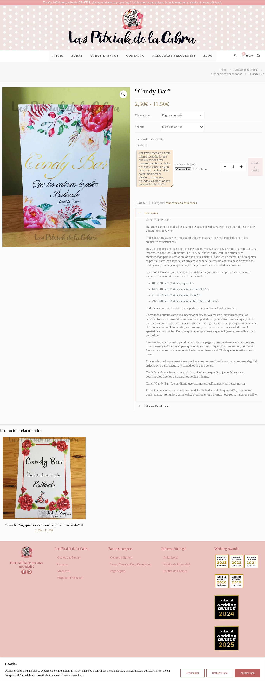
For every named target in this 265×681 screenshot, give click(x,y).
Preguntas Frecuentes (70, 577)
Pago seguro (117, 571)
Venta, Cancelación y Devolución (130, 564)
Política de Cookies (175, 571)
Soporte (139, 126)
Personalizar (192, 673)
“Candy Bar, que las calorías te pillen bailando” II (44, 525)
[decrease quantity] (225, 167)
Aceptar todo (247, 673)
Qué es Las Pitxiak (68, 557)
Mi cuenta (63, 571)
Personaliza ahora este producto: (149, 142)
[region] (132, 669)
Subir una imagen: (186, 164)
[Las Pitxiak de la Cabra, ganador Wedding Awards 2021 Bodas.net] (251, 567)
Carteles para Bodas (246, 69)
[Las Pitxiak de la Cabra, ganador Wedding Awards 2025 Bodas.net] (226, 649)
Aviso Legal (170, 557)
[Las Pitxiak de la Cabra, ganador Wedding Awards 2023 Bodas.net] (222, 567)
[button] (123, 94)
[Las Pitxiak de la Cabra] (132, 27)
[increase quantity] (241, 167)
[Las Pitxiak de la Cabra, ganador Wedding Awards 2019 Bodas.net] (236, 586)
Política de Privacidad (176, 564)
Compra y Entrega (121, 557)
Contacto (62, 564)
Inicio (223, 69)
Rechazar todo (220, 673)
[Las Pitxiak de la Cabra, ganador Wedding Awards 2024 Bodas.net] (226, 618)
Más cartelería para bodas (226, 73)
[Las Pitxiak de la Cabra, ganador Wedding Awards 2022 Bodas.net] (236, 567)
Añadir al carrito (255, 166)
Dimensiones (143, 115)
